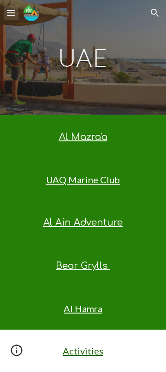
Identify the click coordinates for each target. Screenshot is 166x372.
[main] (83, 57)
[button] (11, 12)
